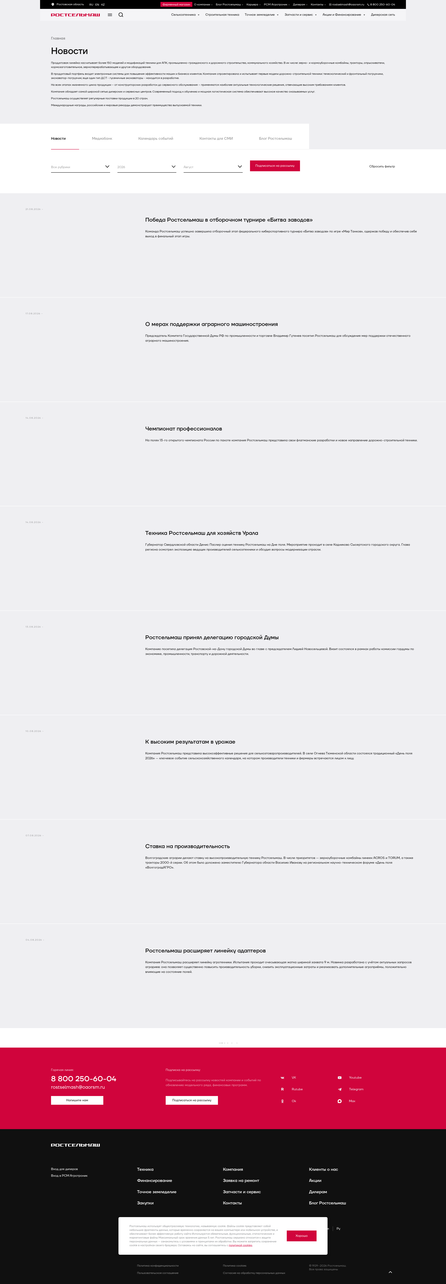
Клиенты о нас (323, 1169)
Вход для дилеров (64, 1169)
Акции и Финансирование (342, 15)
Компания (233, 1169)
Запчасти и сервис (299, 15)
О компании (202, 4)
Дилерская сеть (383, 15)
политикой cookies (240, 1245)
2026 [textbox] (121, 167)
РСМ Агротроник (275, 4)
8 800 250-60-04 (83, 1079)
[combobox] (80, 166)
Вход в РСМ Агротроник (69, 1176)
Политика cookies (234, 1266)
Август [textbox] (188, 167)
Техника (145, 1169)
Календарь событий (155, 138)
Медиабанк (102, 138)
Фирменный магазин (176, 4)
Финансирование (154, 1180)
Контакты (317, 4)
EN (97, 5)
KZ (103, 5)
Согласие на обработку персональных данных (254, 1273)
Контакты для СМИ (216, 138)
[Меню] (110, 15)
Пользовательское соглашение (157, 1273)
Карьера (252, 4)
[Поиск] (121, 15)
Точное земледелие (260, 15)
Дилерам (299, 4)
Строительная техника (222, 15)
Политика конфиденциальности (158, 1266)
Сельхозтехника (184, 15)
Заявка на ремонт (241, 1180)
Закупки (145, 1203)
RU (91, 5)
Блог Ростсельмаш (228, 4)
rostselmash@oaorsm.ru (78, 1087)
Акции (315, 1180)
